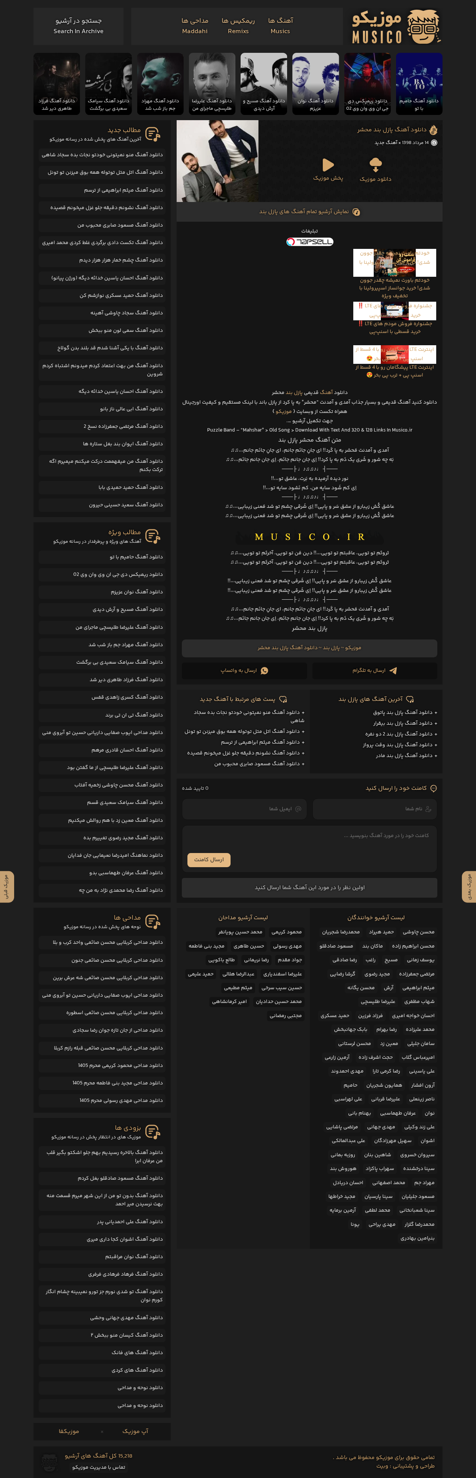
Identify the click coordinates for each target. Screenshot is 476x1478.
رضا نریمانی (256, 960)
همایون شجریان (384, 1085)
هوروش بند (343, 1169)
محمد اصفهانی (388, 1183)
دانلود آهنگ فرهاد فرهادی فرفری (125, 1274)
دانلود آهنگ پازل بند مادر (404, 756)
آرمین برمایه (342, 1210)
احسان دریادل (348, 1183)
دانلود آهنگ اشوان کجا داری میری (125, 1239)
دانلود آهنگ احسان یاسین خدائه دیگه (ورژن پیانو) (107, 278)
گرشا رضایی (343, 974)
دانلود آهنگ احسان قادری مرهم (127, 750)
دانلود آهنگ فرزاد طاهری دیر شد (126, 680)
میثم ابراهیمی (418, 988)
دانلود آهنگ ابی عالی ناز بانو (131, 409)
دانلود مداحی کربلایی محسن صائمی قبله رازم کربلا (108, 1048)
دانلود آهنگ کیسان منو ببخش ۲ (127, 1335)
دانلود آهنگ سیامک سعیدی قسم (125, 803)
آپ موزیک (135, 1431)
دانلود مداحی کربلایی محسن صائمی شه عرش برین (108, 978)
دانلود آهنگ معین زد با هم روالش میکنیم (115, 821)
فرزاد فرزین (370, 1016)
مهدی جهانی (381, 1127)
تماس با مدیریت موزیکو (98, 1467)
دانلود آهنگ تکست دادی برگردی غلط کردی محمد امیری (102, 243)
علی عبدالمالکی (348, 1141)
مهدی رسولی (287, 946)
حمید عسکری (335, 1016)
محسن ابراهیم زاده (413, 946)
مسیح (391, 960)
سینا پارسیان (378, 1197)
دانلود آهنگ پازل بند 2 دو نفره (398, 734)
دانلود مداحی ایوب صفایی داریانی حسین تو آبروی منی (102, 733)
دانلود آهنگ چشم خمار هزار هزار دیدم (121, 260)
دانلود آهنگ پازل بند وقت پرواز (397, 745)
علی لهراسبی (348, 1099)
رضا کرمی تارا (386, 1071)
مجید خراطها (342, 1197)
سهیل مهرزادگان (393, 1141)
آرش (388, 988)
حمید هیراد (381, 932)
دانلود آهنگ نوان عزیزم (137, 592)
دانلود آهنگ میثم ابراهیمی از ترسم (260, 742)
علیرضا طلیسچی (378, 1002)
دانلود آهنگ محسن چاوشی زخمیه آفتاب (118, 785)
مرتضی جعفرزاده (417, 974)
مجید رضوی (377, 974)
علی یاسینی (422, 1071)
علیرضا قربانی (385, 1099)
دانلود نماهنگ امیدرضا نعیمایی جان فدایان (115, 856)
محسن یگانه (361, 988)
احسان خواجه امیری (413, 1016)
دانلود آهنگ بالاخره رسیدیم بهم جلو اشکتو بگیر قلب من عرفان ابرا (104, 1157)
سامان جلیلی (421, 1044)
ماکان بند (372, 946)
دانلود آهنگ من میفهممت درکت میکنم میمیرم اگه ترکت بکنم (106, 466)
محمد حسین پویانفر (240, 932)
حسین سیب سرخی (281, 988)
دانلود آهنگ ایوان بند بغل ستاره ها (123, 444)
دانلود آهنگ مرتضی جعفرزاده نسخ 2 (123, 427)
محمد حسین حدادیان (279, 1002)
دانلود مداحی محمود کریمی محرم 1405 (120, 1066)
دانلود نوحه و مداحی (140, 1388)
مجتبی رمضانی (286, 1016)
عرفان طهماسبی (398, 1113)
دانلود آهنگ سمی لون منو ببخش (126, 331)
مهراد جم (424, 1183)
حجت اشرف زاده (375, 1058)
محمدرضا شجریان (341, 932)
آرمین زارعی (337, 1058)
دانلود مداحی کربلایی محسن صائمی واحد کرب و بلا (108, 943)
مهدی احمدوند (347, 1071)
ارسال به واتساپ (239, 671)
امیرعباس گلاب (418, 1058)
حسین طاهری (249, 946)
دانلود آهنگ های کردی (137, 1370)
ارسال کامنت (209, 860)
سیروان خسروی (417, 1155)
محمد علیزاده (420, 1030)
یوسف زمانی (421, 960)
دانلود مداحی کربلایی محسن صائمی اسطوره (114, 1013)
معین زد (389, 1044)
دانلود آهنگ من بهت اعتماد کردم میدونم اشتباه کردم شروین (102, 370)
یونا (355, 1225)
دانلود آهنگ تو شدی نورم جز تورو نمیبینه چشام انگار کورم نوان (104, 1296)
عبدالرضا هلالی (238, 974)
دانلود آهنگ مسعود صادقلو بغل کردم (120, 1178)
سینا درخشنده (419, 1169)
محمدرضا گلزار (420, 1225)
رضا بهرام (386, 1030)
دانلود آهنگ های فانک (137, 1353)
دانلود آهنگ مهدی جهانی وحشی (126, 1318)
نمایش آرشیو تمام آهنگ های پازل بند (304, 212)
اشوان (428, 1141)
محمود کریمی (286, 932)
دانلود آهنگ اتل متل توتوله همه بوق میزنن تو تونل (242, 732)
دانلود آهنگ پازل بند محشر (392, 130)
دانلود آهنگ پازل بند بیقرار (402, 723)
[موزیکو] (397, 26)
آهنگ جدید (385, 143)
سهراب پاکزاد (380, 1169)
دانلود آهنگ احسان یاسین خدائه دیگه (120, 392)
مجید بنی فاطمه (207, 946)
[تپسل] (309, 241)
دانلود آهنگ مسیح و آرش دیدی (128, 610)
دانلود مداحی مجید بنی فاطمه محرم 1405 (118, 1083)
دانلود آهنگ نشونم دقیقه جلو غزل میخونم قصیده (243, 753)
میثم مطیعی (238, 988)
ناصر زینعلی (422, 1099)
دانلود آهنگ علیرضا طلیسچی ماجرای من (119, 627)
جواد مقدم (290, 960)
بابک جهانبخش (350, 1030)
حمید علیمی (200, 974)
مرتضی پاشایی (342, 1127)
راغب (371, 960)
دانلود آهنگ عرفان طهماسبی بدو (126, 873)
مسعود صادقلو (336, 946)
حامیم (350, 1085)
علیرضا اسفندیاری (282, 974)
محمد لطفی (377, 1210)
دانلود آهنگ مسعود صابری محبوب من (257, 764)
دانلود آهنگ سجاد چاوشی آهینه (126, 313)
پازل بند (294, 393)
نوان (430, 1113)
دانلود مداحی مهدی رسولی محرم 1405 (121, 1101)
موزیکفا (69, 1431)
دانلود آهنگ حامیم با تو (136, 557)
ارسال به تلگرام (369, 671)
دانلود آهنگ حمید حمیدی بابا (131, 488)
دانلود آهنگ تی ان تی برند (134, 715)
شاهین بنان (377, 1155)
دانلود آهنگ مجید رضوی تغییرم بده (123, 838)
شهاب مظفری (419, 1002)
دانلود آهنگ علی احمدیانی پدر (130, 1222)
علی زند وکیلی (419, 1127)
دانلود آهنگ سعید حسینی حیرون (126, 505)
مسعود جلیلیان (418, 1197)
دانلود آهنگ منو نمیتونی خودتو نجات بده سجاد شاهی (102, 155)
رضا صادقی (344, 960)
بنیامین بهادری (418, 1238)
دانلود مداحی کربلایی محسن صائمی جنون (117, 960)
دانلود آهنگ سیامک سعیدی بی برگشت (119, 662)
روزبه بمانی (343, 1155)
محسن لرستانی (354, 1044)
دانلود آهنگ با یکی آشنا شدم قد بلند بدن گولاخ (110, 348)
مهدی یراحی (382, 1225)
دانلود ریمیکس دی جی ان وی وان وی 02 (118, 575)
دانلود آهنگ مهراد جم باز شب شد (126, 645)
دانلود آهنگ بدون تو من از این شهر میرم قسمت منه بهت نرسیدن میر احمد (104, 1200)
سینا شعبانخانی (417, 1210)
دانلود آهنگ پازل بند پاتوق (402, 713)
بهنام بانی (359, 1113)
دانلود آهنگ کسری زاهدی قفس (127, 697)
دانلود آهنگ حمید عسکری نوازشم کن (121, 296)
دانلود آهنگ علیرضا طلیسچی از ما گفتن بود (115, 768)
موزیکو (284, 412)
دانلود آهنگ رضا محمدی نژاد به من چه (121, 891)
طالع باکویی (221, 960)
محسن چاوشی (419, 932)
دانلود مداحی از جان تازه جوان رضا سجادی (118, 1030)
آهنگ (326, 393)
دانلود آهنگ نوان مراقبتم (134, 1257)
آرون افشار (423, 1085)
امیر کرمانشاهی (229, 1002)
